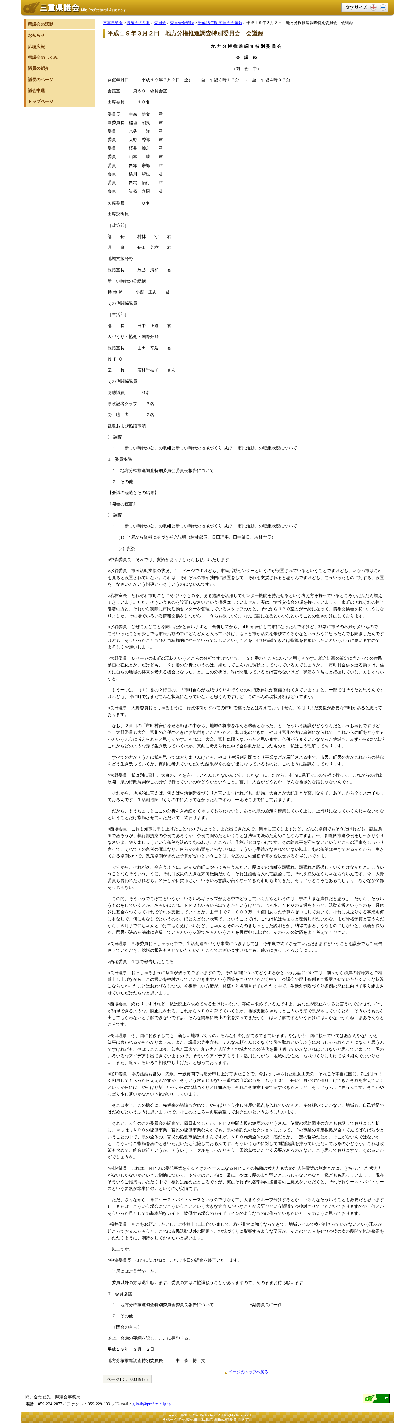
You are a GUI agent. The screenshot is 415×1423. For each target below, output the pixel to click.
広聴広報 (36, 46)
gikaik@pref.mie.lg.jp (151, 1403)
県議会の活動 (138, 22)
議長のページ (40, 79)
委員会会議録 (182, 22)
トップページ (40, 101)
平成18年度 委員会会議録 (220, 22)
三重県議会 (113, 22)
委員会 (160, 22)
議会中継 (36, 90)
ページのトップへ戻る (248, 1372)
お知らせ (36, 35)
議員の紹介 (38, 68)
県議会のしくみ (43, 57)
